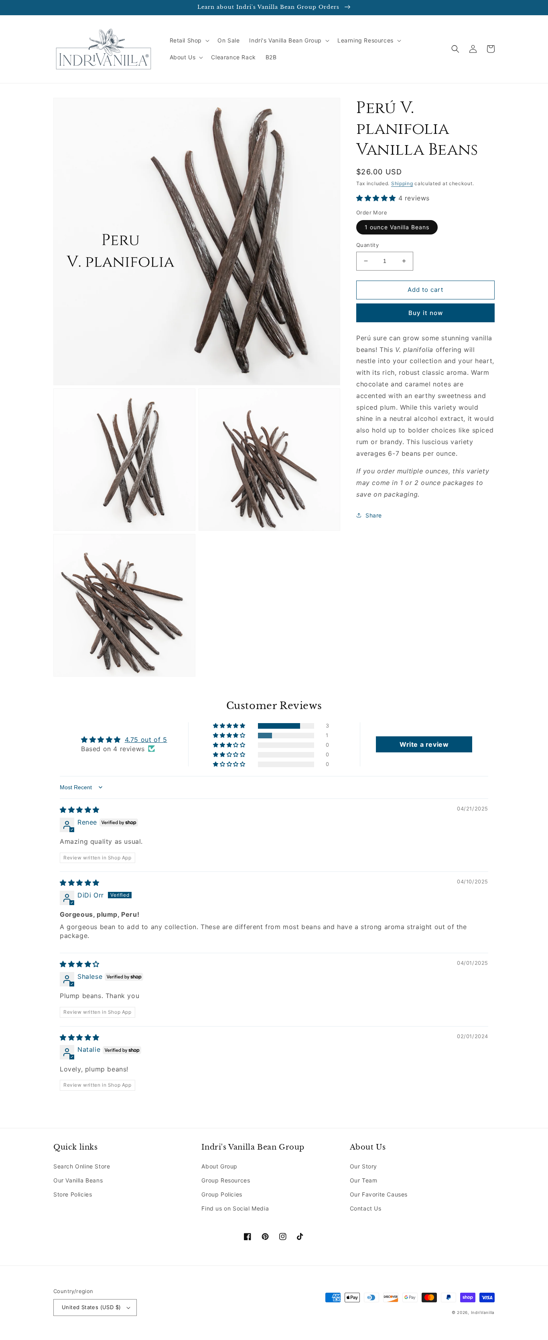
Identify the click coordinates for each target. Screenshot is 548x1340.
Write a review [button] (424, 744)
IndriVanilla (483, 1312)
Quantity (367, 245)
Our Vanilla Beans (78, 1180)
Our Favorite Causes (379, 1194)
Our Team (364, 1180)
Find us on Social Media (235, 1208)
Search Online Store (81, 1166)
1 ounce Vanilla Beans (397, 227)
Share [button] (373, 515)
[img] (79, 810)
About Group (219, 1166)
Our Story (363, 1166)
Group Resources (225, 1180)
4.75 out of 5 (146, 740)
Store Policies (72, 1194)
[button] (189, 40)
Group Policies (221, 1194)
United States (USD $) (91, 1307)
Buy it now (425, 313)
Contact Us (366, 1208)
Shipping (402, 183)
